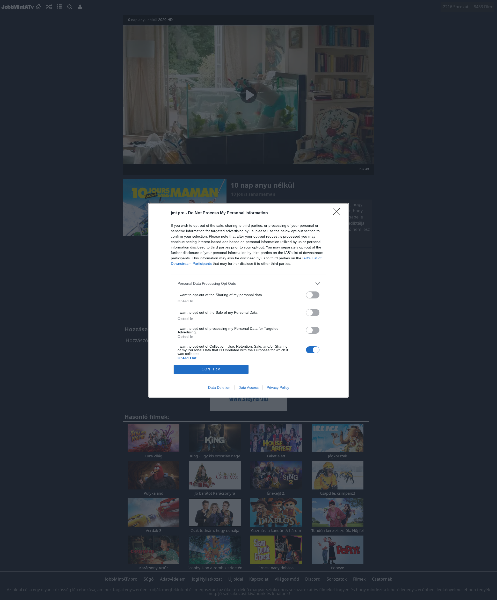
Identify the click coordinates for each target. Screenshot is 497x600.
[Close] (338, 213)
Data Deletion (219, 387)
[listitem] (248, 283)
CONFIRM (211, 369)
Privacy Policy (278, 387)
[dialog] (248, 300)
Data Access (248, 387)
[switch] (312, 294)
